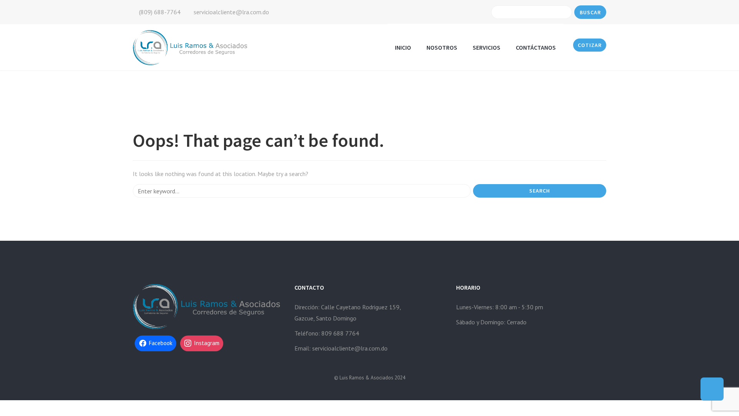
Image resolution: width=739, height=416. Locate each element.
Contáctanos (536, 47)
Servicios (486, 47)
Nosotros (441, 47)
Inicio (403, 47)
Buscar (590, 12)
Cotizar (590, 45)
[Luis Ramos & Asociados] (191, 46)
